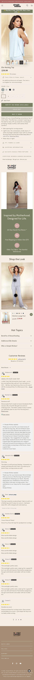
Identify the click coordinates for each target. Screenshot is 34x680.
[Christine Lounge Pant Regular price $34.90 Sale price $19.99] (16, 295)
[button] (27, 5)
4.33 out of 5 (22, 359)
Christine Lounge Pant (19, 316)
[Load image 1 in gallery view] (8, 62)
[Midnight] (10, 89)
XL (22, 96)
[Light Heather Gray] (6, 89)
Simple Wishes (9, 670)
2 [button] (16, 619)
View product (31, 314)
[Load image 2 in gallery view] (13, 62)
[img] (5, 376)
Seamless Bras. (14, 136)
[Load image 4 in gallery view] (21, 62)
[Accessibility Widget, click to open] (29, 671)
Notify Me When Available (17, 105)
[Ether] (2, 89)
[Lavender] (13, 89)
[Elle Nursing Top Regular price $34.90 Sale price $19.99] (15, 280)
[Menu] (2, 5)
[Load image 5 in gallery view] (26, 62)
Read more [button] (4, 411)
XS (3, 96)
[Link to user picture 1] (5, 418)
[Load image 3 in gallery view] (17, 62)
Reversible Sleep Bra (22, 134)
